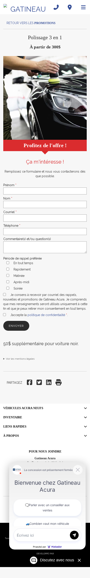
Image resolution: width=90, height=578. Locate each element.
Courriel (10, 212)
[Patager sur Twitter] (39, 382)
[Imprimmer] (58, 382)
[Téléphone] (56, 7)
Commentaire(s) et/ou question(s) (27, 239)
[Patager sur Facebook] (30, 382)
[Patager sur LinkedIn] (49, 382)
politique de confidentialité (46, 315)
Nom (7, 198)
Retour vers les (30, 23)
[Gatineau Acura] (26, 7)
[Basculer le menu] (81, 7)
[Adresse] (69, 7)
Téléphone (11, 225)
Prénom (9, 185)
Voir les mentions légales (20, 358)
